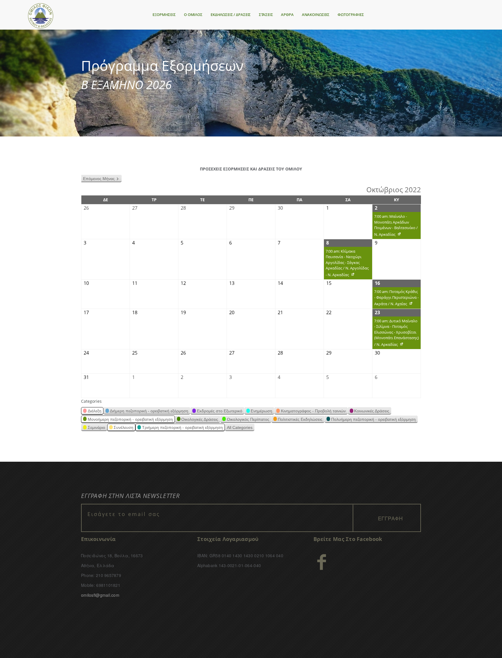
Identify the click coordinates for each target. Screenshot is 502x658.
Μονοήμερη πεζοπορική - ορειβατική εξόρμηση (130, 419)
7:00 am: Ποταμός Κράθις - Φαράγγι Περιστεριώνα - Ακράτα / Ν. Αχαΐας (395, 299)
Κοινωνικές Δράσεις (371, 411)
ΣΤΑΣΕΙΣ (266, 14)
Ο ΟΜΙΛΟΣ (193, 14)
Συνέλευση (123, 427)
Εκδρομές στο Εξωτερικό (219, 411)
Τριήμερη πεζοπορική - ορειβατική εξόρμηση (182, 427)
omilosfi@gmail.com (100, 595)
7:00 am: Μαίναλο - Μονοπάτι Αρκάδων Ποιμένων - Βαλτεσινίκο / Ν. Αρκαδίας (395, 226)
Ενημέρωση (261, 411)
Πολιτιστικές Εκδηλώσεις (300, 419)
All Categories (239, 427)
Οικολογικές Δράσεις (199, 419)
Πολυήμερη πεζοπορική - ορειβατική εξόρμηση (373, 419)
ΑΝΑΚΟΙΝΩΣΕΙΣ (315, 14)
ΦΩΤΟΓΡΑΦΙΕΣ (351, 14)
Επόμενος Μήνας (99, 178)
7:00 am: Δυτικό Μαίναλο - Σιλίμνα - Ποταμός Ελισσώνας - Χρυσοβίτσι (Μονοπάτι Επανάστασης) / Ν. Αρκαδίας (395, 333)
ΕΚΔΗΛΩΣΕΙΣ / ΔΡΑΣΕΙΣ (231, 14)
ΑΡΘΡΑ (287, 14)
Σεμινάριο (96, 427)
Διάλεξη (94, 411)
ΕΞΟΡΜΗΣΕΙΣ (164, 14)
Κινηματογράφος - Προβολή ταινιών (313, 411)
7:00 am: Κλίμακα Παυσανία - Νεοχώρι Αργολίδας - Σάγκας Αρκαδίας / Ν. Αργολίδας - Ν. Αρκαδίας (346, 264)
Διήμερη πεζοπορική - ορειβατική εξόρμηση (149, 411)
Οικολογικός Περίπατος (248, 419)
